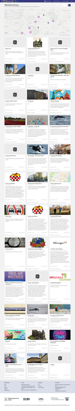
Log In (72, 1)
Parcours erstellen (65, 1)
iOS (39, 384)
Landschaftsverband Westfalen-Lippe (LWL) (28, 388)
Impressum (57, 389)
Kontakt (5, 387)
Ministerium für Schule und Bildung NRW (28, 389)
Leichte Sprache (48, 1)
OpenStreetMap (64, 34)
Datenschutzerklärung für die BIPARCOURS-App (60, 388)
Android (39, 386)
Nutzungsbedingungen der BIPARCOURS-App (62, 385)
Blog (5, 384)
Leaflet (60, 34)
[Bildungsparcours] (9, 1)
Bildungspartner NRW (25, 384)
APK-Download (41, 387)
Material (5, 388)
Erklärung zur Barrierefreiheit (60, 391)
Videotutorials (7, 390)
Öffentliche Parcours (56, 1)
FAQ (5, 386)
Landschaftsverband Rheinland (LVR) (28, 386)
